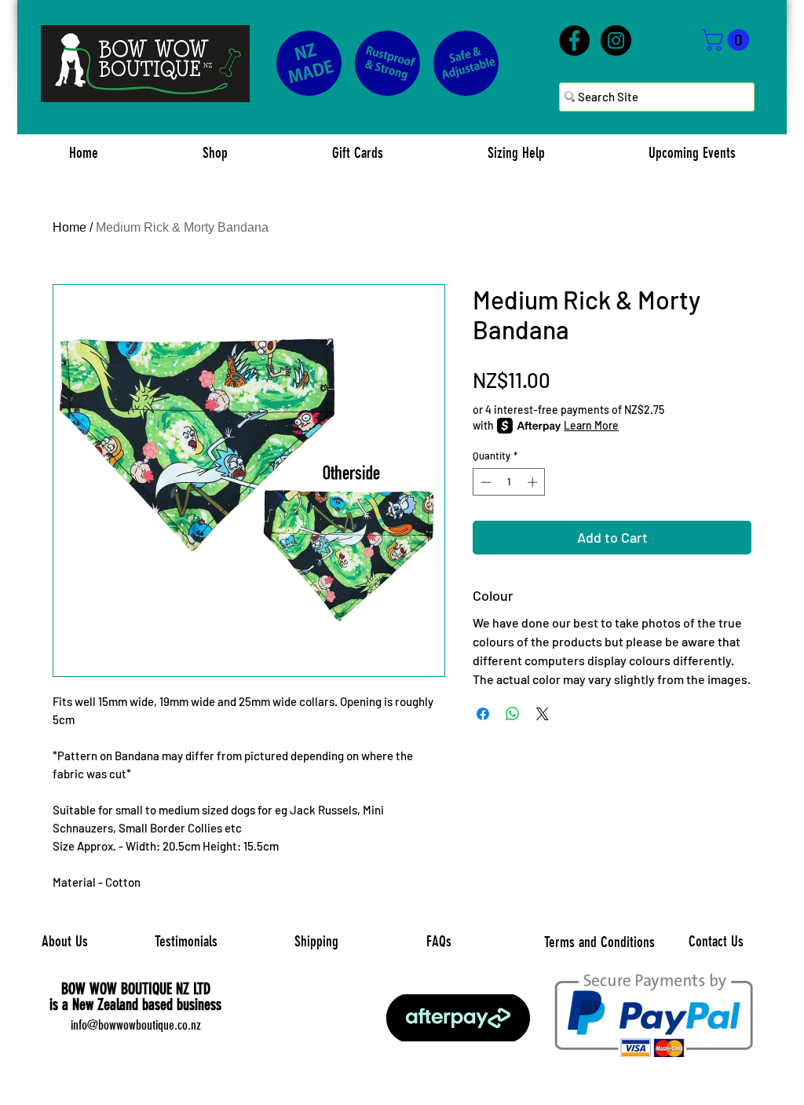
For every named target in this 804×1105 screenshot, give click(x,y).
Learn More (591, 425)
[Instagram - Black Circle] (616, 40)
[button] (728, 40)
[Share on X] (542, 713)
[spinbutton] (509, 482)
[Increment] (533, 482)
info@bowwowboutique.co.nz (136, 1025)
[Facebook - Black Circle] (574, 40)
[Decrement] (484, 482)
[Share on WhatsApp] (512, 713)
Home (69, 227)
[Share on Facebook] (482, 713)
